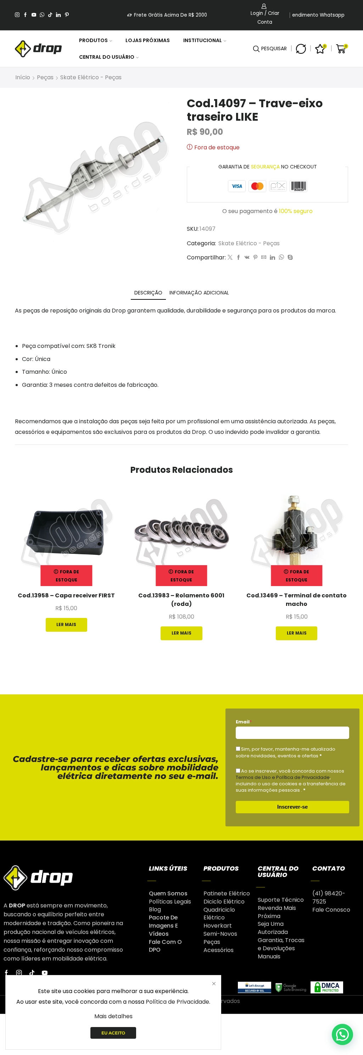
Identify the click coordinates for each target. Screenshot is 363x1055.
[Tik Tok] (50, 15)
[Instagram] (17, 15)
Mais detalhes (113, 1016)
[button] (342, 1034)
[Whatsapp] (42, 15)
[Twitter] (230, 257)
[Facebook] (25, 15)
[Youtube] (34, 15)
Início (22, 77)
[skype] (289, 257)
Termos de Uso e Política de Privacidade (283, 777)
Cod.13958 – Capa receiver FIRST (66, 595)
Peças (45, 77)
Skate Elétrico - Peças (91, 77)
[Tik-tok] (32, 973)
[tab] (148, 293)
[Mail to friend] (263, 257)
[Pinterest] (67, 15)
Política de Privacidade (177, 1002)
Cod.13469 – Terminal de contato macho (296, 599)
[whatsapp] (281, 257)
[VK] (247, 257)
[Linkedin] (58, 15)
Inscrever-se (292, 807)
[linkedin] (272, 257)
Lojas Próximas (147, 40)
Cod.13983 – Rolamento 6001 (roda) (181, 599)
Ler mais (66, 624)
